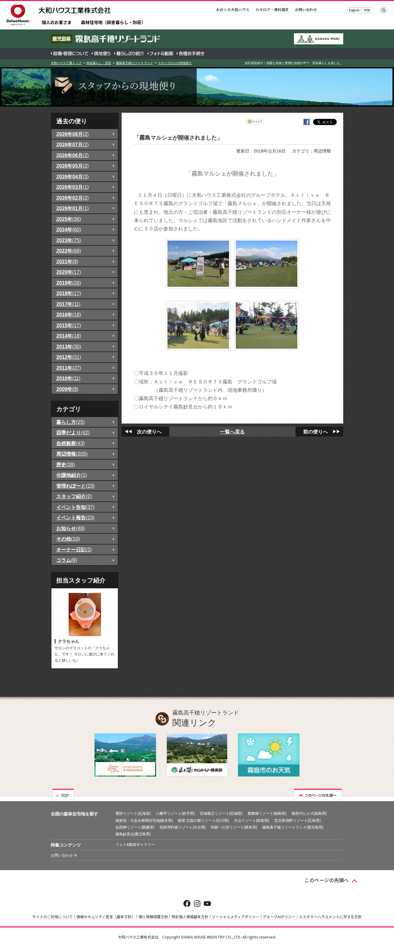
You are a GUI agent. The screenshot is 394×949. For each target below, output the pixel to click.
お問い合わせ (306, 9)
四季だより (73, 432)
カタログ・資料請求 (272, 9)
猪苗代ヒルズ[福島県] (309, 813)
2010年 (68, 378)
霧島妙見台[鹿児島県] (133, 834)
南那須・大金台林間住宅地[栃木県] (144, 820)
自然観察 (70, 443)
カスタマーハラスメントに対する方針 (330, 916)
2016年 (68, 314)
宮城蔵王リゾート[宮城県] (221, 813)
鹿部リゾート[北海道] (133, 813)
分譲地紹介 (71, 475)
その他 (68, 538)
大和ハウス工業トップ (66, 63)
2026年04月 (72, 176)
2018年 (68, 293)
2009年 (67, 389)
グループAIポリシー (279, 916)
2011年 (68, 368)
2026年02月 (72, 198)
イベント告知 (75, 507)
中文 (367, 10)
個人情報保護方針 (153, 916)
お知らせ (70, 528)
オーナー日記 (74, 549)
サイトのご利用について (52, 916)
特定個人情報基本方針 (189, 916)
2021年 (67, 261)
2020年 (68, 272)
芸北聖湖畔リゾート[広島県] (297, 820)
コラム (66, 560)
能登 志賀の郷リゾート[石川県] (203, 820)
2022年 (68, 250)
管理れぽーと (75, 486)
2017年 (68, 304)
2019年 (68, 283)
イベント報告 (75, 517)
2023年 (68, 240)
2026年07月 (72, 144)
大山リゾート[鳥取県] (251, 820)
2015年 (68, 325)
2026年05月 (72, 165)
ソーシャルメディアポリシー (235, 916)
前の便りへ (315, 431)
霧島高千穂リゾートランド (134, 63)
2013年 (68, 346)
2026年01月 (72, 208)
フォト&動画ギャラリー (135, 844)
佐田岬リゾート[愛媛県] (134, 827)
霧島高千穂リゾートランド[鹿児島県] (292, 827)
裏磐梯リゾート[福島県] (266, 813)
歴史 (65, 464)
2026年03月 (72, 187)
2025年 (68, 219)
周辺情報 (71, 453)
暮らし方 (70, 422)
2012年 (68, 357)
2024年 (68, 229)
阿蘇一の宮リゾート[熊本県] (234, 827)
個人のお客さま (57, 22)
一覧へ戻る (232, 431)
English (354, 10)
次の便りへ (149, 431)
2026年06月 (72, 155)
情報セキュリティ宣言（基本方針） (105, 916)
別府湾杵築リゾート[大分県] (182, 827)
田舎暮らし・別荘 (98, 63)
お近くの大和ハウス (232, 9)
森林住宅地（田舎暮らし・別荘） (113, 22)
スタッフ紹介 (74, 496)
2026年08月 (72, 134)
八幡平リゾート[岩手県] (175, 813)
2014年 (68, 336)
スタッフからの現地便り (175, 63)
